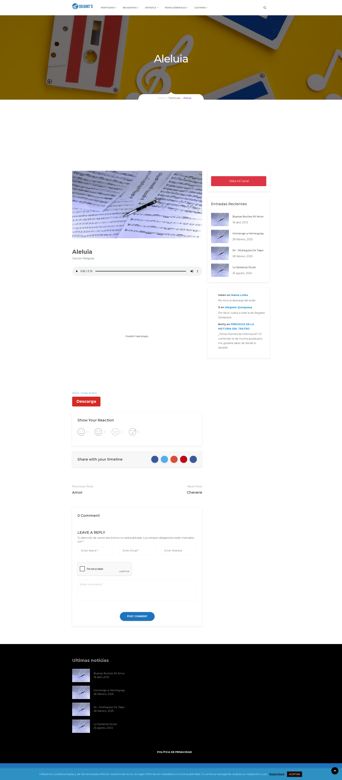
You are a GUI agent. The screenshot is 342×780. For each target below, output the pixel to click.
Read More (276, 774)
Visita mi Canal (238, 181)
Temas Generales (175, 7)
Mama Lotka (239, 295)
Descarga (86, 401)
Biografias (130, 7)
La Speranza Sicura (244, 267)
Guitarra (200, 7)
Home (162, 98)
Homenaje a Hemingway (248, 233)
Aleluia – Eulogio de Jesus (84, 393)
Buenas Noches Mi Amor (248, 216)
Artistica (150, 7)
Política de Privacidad (174, 752)
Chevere (194, 492)
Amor (77, 492)
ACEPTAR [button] (294, 774)
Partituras (108, 7)
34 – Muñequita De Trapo (248, 250)
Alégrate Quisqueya (238, 307)
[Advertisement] (171, 144)
